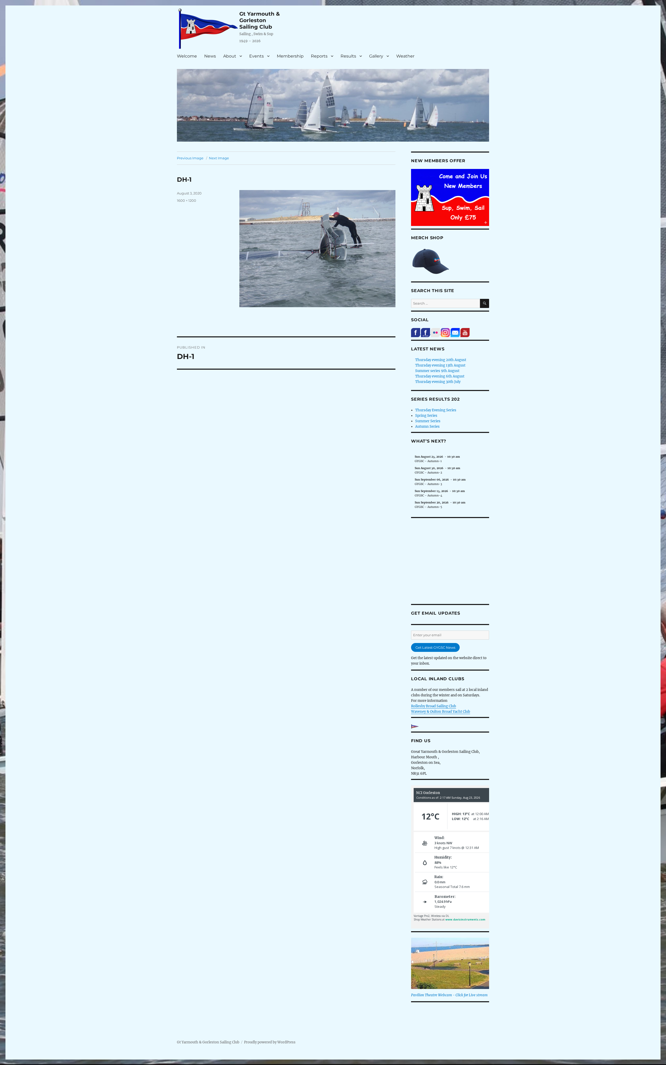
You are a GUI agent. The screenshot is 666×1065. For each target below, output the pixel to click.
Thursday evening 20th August (440, 360)
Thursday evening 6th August (439, 376)
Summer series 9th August (437, 371)
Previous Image (190, 158)
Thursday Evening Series (435, 410)
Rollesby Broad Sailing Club (433, 706)
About (229, 56)
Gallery (376, 56)
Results (348, 56)
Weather (405, 56)
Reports (319, 56)
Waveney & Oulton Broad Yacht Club (440, 711)
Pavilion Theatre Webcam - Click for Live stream (449, 995)
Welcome (187, 56)
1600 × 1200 (186, 200)
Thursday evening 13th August (440, 365)
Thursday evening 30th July (437, 382)
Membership (290, 56)
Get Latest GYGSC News (435, 647)
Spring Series (426, 415)
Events (256, 56)
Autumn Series (427, 426)
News (210, 56)
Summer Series (427, 421)
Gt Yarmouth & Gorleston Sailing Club (259, 20)
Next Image (219, 158)
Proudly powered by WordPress (270, 1042)
